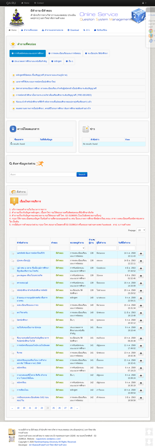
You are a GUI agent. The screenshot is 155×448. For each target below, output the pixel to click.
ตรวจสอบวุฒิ (22, 283)
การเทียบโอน (22, 390)
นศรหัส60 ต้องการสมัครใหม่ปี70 (31, 253)
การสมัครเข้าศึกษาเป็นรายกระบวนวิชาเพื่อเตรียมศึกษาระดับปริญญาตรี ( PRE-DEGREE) (53, 95)
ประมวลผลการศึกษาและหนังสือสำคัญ (30, 61)
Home (26, 3)
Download (74, 30)
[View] (141, 254)
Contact (40, 3)
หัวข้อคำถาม (22, 243)
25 (54, 408)
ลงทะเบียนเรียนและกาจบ (27, 305)
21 (30, 408)
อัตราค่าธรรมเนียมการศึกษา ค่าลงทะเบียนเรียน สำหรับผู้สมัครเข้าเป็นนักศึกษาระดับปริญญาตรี (55, 88)
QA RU (11, 3)
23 (42, 408)
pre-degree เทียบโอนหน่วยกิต (29, 275)
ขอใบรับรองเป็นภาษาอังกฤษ (29, 327)
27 (65, 408)
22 (36, 408)
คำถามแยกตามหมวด (53, 30)
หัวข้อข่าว (95, 139)
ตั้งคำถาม (21, 192)
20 (24, 408)
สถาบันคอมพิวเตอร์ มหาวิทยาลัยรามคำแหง (47, 445)
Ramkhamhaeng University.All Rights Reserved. (55, 442)
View (127, 139)
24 (48, 408)
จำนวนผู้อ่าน (92, 241)
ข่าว (88, 30)
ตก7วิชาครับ (22, 312)
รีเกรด (19, 353)
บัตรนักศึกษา (22, 320)
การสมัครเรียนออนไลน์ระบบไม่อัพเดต (33, 345)
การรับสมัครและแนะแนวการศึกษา (29, 53)
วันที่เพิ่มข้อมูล (46, 139)
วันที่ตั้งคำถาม (124, 243)
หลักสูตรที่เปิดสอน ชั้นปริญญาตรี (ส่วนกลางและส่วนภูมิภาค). (41, 75)
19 (18, 408)
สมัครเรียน (21, 368)
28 (71, 408)
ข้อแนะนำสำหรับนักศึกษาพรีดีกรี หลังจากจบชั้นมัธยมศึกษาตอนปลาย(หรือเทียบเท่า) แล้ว (53, 102)
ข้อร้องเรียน (101, 30)
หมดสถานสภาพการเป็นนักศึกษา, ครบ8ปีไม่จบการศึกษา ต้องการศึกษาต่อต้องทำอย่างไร (53, 108)
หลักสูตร (57, 61)
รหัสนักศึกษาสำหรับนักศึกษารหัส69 (32, 290)
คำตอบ (54, 243)
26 (59, 408)
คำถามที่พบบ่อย (30, 30)
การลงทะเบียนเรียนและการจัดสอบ (66, 53)
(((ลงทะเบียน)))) (23, 260)
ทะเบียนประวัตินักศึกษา (97, 53)
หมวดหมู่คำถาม (77, 243)
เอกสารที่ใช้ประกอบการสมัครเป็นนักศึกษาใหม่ (35, 82)
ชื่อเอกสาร (18, 139)
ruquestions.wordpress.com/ (48, 439)
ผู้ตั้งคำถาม (101, 243)
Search (82, 174)
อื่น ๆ (70, 61)
